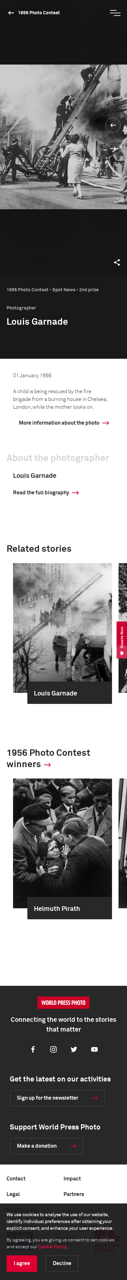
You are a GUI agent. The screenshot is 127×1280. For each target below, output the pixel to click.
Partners (74, 1194)
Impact (72, 1178)
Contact (16, 1178)
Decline (62, 1263)
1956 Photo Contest (39, 13)
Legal (13, 1194)
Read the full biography (41, 492)
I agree (22, 1263)
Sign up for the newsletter (47, 1098)
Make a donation (37, 1146)
